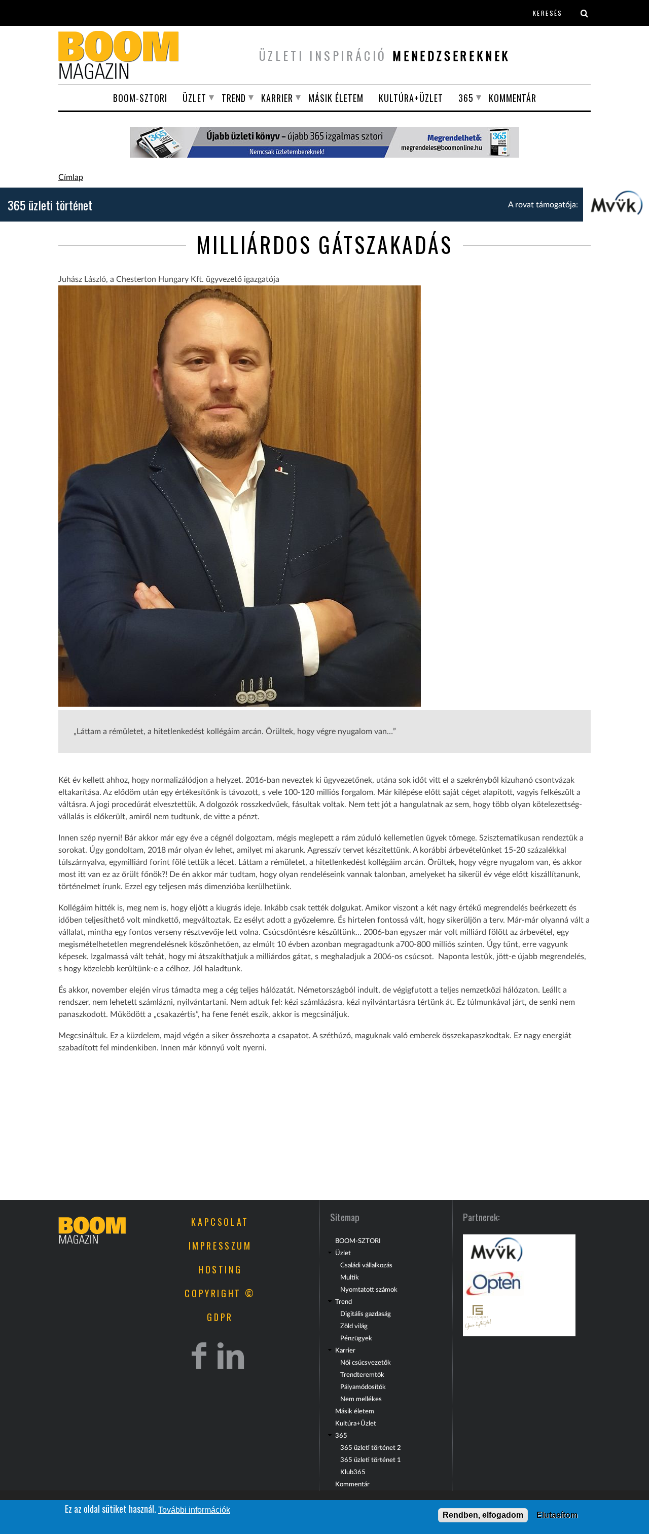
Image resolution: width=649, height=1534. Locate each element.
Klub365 (353, 1472)
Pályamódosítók (363, 1387)
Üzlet (194, 97)
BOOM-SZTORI (140, 97)
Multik (349, 1277)
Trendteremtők (362, 1375)
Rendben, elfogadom (483, 1515)
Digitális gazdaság (365, 1314)
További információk (194, 1510)
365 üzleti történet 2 (370, 1448)
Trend (234, 97)
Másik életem (336, 97)
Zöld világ (354, 1326)
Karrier (277, 97)
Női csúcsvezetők (365, 1363)
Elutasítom (557, 1515)
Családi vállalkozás (366, 1265)
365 (466, 97)
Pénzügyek (356, 1338)
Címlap (70, 177)
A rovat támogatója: (543, 205)
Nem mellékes (361, 1399)
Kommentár (512, 97)
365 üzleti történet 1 (370, 1460)
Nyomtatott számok (369, 1290)
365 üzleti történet (50, 205)
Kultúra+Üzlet (411, 97)
